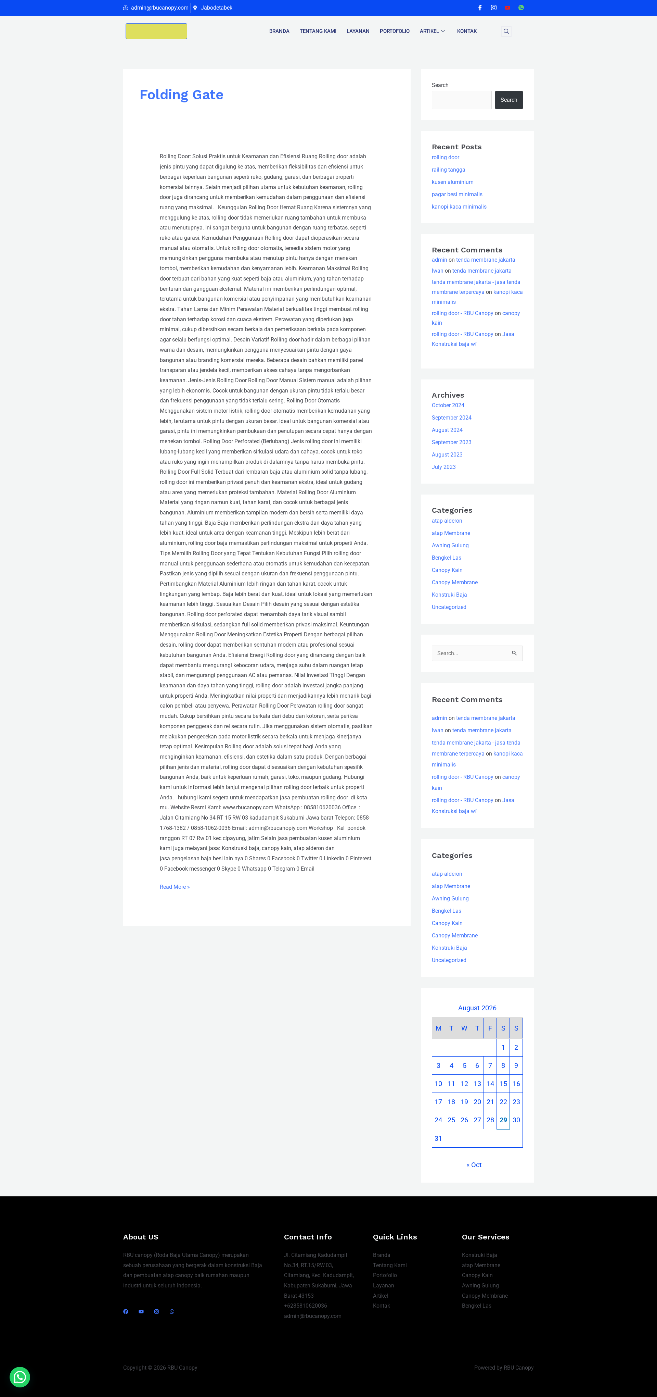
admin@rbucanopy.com (313, 1316)
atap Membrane (451, 533)
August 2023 (447, 454)
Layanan (358, 31)
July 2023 (444, 467)
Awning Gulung (450, 545)
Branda (279, 31)
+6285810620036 (305, 1305)
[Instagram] (494, 8)
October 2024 (448, 405)
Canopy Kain (447, 570)
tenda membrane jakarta (485, 260)
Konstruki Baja (449, 594)
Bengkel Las (446, 557)
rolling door (445, 157)
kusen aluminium (453, 182)
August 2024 (447, 430)
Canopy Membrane (455, 582)
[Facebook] (480, 8)
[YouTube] (141, 1311)
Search (440, 85)
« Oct (474, 1165)
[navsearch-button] (506, 31)
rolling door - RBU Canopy (462, 313)
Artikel (429, 31)
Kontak (467, 31)
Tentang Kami (390, 1265)
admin (439, 260)
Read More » (175, 886)
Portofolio (385, 1275)
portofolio (395, 31)
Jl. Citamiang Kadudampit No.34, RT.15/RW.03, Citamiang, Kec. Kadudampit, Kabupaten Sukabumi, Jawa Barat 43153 (319, 1275)
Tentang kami (318, 31)
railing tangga (448, 169)
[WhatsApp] (521, 8)
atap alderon (447, 520)
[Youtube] (507, 8)
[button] (20, 1377)
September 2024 (452, 417)
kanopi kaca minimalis (459, 206)
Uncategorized (449, 607)
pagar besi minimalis (457, 194)
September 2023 (452, 442)
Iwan (437, 270)
